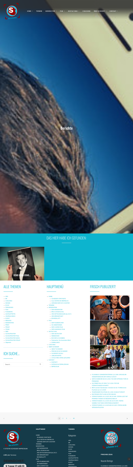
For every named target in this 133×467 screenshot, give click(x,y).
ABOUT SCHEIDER (57, 349)
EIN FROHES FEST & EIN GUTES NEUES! (104, 394)
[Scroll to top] (129, 459)
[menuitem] (30, 11)
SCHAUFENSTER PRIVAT (12, 340)
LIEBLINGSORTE (56, 355)
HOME (29, 11)
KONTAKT (113, 11)
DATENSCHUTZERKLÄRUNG (60, 364)
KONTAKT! (54, 362)
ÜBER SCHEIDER (99, 11)
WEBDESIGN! (55, 336)
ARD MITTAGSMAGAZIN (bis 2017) (61, 314)
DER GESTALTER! (56, 333)
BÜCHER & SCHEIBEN (58, 338)
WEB (6, 331)
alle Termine (12, 455)
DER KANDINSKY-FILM (58, 329)
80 (74, 418)
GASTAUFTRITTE (10, 314)
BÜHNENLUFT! (55, 318)
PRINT (7, 325)
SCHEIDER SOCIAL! (57, 353)
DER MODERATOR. (57, 309)
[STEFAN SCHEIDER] (12, 11)
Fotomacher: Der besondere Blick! (61, 340)
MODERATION (50, 11)
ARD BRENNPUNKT (57, 316)
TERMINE (39, 11)
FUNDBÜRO (9, 312)
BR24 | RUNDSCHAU (57, 312)
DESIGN (7, 303)
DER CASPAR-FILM (57, 327)
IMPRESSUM (55, 366)
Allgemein (8, 342)
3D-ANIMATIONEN (56, 325)
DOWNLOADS (55, 342)
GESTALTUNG (73, 11)
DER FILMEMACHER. (57, 323)
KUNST (7, 318)
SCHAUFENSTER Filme (12, 336)
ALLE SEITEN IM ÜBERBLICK (59, 301)
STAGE (7, 329)
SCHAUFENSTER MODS (12, 338)
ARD (6, 296)
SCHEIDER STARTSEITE (58, 298)
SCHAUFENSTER (10, 333)
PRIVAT (7, 327)
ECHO (7, 305)
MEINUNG (8, 320)
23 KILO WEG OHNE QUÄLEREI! (60, 358)
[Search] (23, 364)
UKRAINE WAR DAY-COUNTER (60, 303)
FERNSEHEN (9, 307)
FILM (61, 11)
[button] (40, 364)
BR (6, 298)
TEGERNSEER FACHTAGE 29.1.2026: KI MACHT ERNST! (108, 392)
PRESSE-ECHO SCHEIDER (59, 351)
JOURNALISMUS (10, 316)
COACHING (87, 11)
